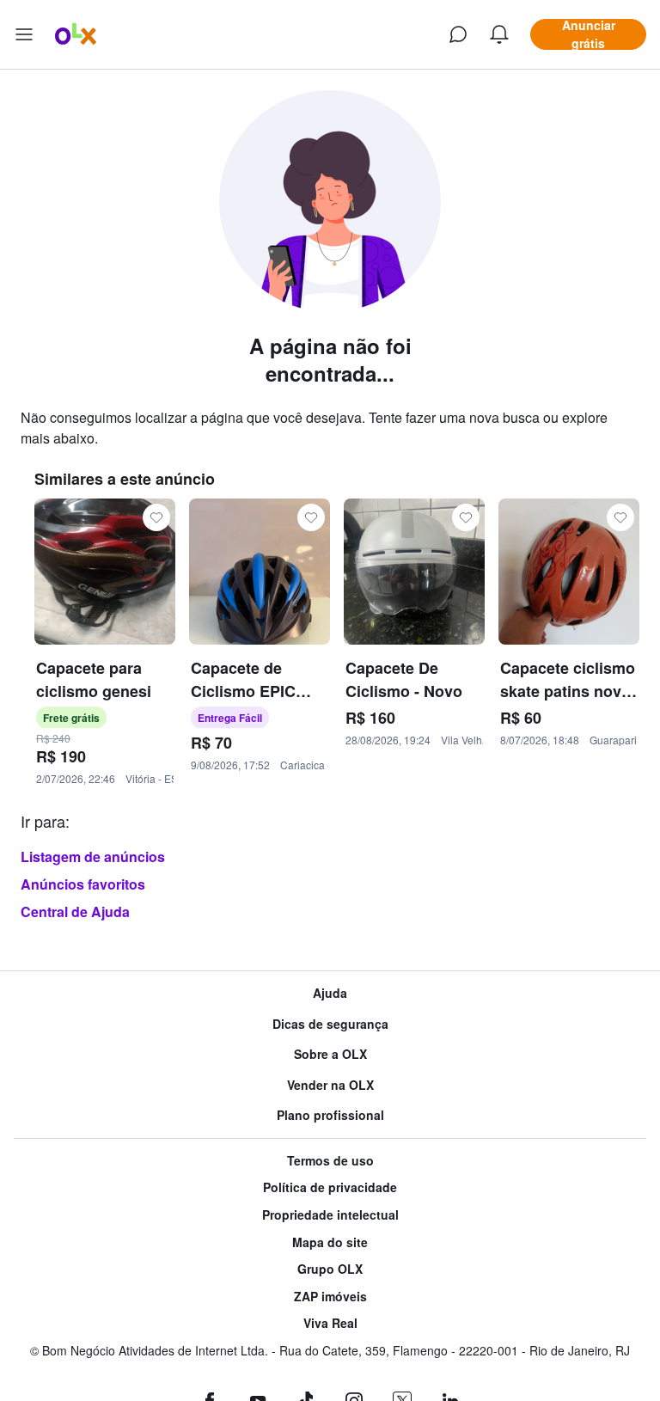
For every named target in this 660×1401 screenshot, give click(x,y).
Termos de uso (330, 1161)
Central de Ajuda (75, 911)
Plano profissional (330, 1115)
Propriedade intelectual (330, 1215)
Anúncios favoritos (83, 884)
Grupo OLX (330, 1269)
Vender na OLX (330, 1085)
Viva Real (330, 1323)
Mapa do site (330, 1242)
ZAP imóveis (330, 1296)
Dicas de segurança (330, 1024)
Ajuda (330, 993)
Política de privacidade (330, 1187)
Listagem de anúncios (93, 856)
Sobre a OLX (330, 1054)
